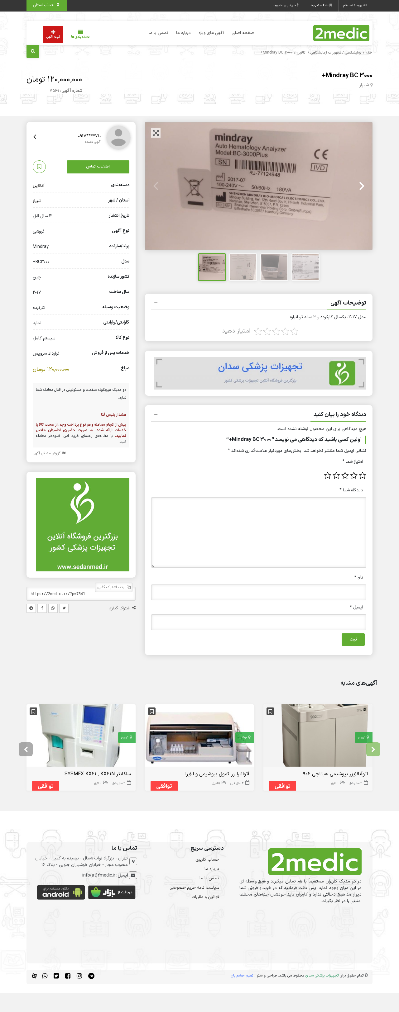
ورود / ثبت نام (353, 5)
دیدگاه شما (351, 490)
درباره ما (183, 33)
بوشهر (242, 737)
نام (358, 577)
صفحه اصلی (243, 33)
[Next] (361, 186)
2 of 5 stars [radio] (354, 475)
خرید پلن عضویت (285, 5)
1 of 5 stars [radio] (362, 475)
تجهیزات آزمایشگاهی (325, 52)
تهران (361, 737)
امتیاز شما (352, 461)
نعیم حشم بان (242, 975)
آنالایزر (301, 52)
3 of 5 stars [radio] (345, 475)
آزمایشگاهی (353, 52)
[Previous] (156, 186)
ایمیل (356, 607)
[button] (259, 304)
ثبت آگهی (53, 37)
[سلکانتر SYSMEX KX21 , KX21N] (81, 737)
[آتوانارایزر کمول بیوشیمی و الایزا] (199, 737)
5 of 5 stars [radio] (327, 475)
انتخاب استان (45, 5)
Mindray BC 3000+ (347, 75)
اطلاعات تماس (98, 167)
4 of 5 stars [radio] (336, 475)
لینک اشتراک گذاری (112, 587)
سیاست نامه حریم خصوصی (194, 887)
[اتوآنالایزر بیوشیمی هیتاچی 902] (318, 737)
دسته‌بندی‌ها (80, 37)
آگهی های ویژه (211, 33)
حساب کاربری (207, 859)
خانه (369, 52)
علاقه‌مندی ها (319, 5)
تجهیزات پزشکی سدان (322, 975)
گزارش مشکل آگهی (47, 453)
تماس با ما (158, 33)
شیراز (364, 85)
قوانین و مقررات (205, 897)
